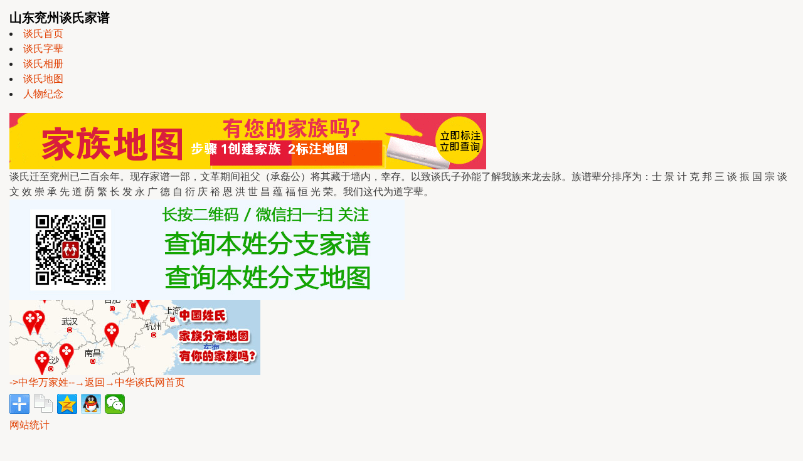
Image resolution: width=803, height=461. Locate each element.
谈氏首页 (43, 33)
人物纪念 (43, 93)
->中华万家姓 (38, 382)
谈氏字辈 (43, 48)
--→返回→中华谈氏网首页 (126, 382)
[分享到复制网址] (43, 404)
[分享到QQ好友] (91, 404)
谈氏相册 (43, 63)
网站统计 (29, 425)
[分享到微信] (115, 404)
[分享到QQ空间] (67, 404)
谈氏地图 (43, 78)
